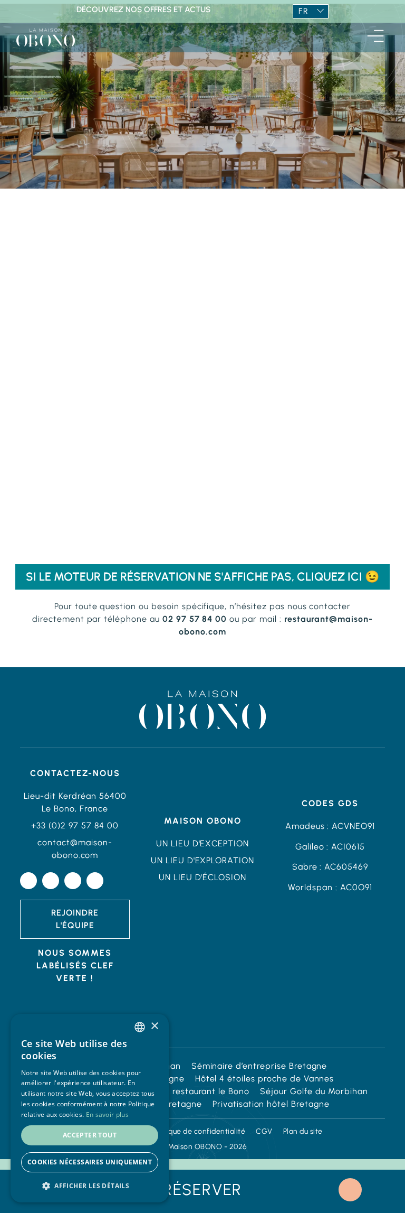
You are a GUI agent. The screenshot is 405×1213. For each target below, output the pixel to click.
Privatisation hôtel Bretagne (271, 1104)
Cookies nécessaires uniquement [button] (89, 1162)
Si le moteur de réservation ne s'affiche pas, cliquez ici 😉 (202, 577)
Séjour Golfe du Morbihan (314, 1091)
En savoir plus (107, 1114)
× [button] (154, 1026)
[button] (89, 1185)
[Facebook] (28, 880)
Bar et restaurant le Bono (196, 1091)
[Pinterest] (94, 880)
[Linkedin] (72, 880)
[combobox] (139, 1027)
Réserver (202, 1189)
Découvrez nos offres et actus (143, 9)
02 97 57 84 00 (194, 619)
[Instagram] (50, 880)
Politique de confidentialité (198, 1131)
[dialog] (90, 1108)
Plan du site (303, 1131)
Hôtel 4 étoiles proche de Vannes (264, 1079)
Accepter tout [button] (90, 1135)
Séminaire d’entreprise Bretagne (259, 1066)
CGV (264, 1131)
